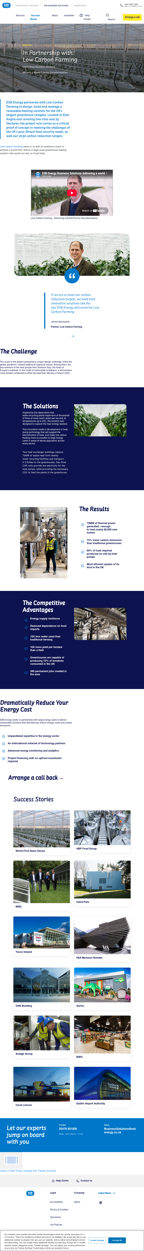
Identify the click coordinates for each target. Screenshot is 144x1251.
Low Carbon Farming (11, 146)
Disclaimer (55, 1217)
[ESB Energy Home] (36, 1193)
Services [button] (20, 16)
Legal (53, 1193)
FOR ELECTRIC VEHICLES (28, 6)
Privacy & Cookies (59, 1210)
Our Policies (56, 1225)
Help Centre (87, 18)
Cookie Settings (97, 1240)
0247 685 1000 (131, 4)
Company (79, 1193)
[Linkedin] (100, 1203)
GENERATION (81, 6)
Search (111, 20)
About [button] (55, 16)
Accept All (117, 1240)
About (77, 1202)
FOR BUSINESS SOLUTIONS (57, 6)
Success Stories (35, 18)
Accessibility (56, 1202)
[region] (72, 1240)
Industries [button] (69, 16)
